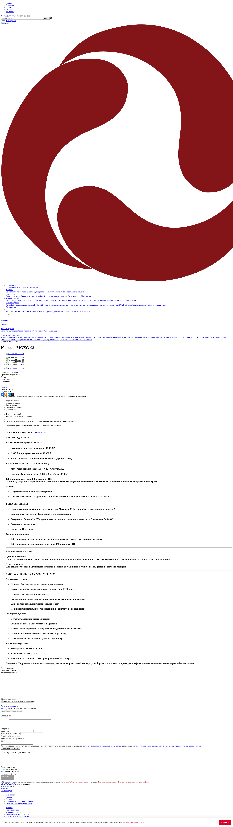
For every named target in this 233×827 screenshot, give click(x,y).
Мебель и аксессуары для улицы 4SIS (47, 311)
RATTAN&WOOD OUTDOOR (19, 311)
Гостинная (24, 292)
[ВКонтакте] (2, 394)
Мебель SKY (122, 337)
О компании (11, 285)
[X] (12, 394)
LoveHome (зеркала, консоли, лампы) (69, 337)
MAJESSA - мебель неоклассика (64, 301)
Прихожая (66, 292)
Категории (10, 294)
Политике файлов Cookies (134, 822)
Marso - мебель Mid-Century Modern (77, 340)
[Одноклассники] (5, 394)
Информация (6, 791)
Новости (20, 287)
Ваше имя (6, 670)
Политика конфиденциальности (19, 804)
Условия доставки (13, 812)
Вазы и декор (73, 296)
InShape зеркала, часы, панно (42, 337)
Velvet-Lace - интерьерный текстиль (152, 337)
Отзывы (27, 287)
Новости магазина (11, 772)
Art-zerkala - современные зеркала (20, 305)
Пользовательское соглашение (145, 746)
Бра (41, 296)
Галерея (34, 287)
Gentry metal (115, 305)
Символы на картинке (11, 699)
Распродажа (11, 307)
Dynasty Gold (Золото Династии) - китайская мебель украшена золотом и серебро (75, 305)
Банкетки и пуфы (13, 296)
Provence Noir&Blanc (115, 301)
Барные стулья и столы (30, 296)
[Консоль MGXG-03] (15, 354)
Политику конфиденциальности (172, 746)
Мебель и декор (12, 303)
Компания (5, 788)
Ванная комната (12, 292)
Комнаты (9, 290)
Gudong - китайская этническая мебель (136, 305)
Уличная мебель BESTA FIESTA (76, 311)
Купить (4, 387)
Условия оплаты (12, 810)
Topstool (49, 340)
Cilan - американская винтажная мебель (22, 301)
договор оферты (194, 746)
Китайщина (57, 340)
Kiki (37, 340)
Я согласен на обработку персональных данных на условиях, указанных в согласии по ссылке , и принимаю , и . (102, 746)
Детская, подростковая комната (41, 292)
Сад (7, 309)
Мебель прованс (12, 298)
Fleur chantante (45, 301)
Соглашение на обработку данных (20, 801)
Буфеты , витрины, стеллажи (55, 296)
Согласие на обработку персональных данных (102, 746)
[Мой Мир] (9, 394)
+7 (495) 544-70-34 (8, 16)
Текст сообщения (9, 673)
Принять (225, 822)
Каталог (9, 808)
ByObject (38, 305)
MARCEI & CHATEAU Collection (92, 301)
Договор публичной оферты (17, 816)
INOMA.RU (40, 432)
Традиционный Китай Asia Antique (15, 337)
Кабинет (58, 292)
